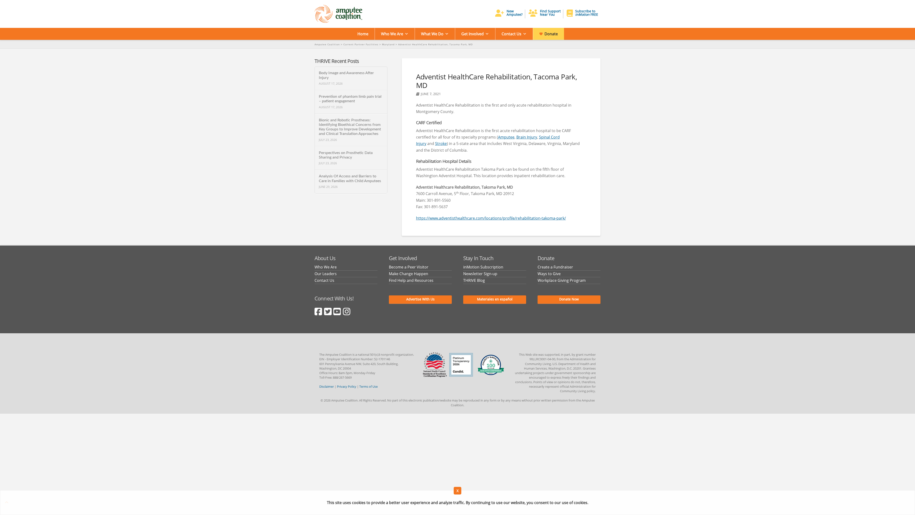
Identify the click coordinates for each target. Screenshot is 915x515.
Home (362, 33)
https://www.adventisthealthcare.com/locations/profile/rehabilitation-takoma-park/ (491, 218)
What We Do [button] (432, 33)
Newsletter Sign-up (480, 273)
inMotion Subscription (483, 267)
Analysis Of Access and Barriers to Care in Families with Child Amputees (350, 178)
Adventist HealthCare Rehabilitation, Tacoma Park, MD (435, 44)
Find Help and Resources (411, 280)
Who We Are (392, 33)
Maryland (388, 44)
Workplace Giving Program (562, 280)
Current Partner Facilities (360, 44)
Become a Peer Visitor (408, 267)
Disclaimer (326, 386)
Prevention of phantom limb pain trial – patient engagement (350, 99)
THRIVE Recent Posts (337, 61)
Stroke (441, 143)
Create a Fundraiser (555, 267)
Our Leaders (326, 273)
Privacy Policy (346, 386)
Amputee (506, 137)
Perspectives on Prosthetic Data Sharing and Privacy (346, 155)
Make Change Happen (408, 273)
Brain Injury (526, 137)
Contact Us (511, 33)
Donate (551, 33)
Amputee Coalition (327, 44)
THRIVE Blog (474, 280)
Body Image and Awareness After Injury (346, 75)
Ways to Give (549, 273)
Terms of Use (368, 386)
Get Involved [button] (472, 33)
